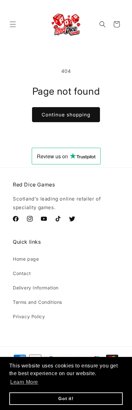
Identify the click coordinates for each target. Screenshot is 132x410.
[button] (13, 24)
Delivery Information (36, 287)
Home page (26, 259)
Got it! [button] (65, 398)
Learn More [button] (24, 382)
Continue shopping (66, 115)
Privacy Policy (29, 316)
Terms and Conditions (37, 302)
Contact (22, 273)
